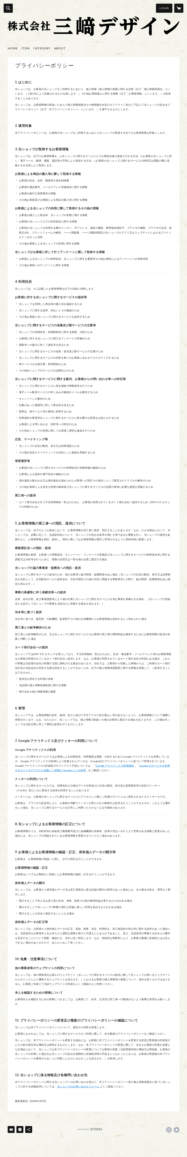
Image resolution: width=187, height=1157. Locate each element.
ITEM (25, 48)
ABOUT (60, 48)
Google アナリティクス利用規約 (115, 765)
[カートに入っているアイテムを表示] (178, 8)
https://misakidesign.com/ (176, 1130)
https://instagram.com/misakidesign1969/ (169, 1130)
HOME (13, 48)
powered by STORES (89, 1129)
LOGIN (164, 8)
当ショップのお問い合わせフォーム (78, 1086)
